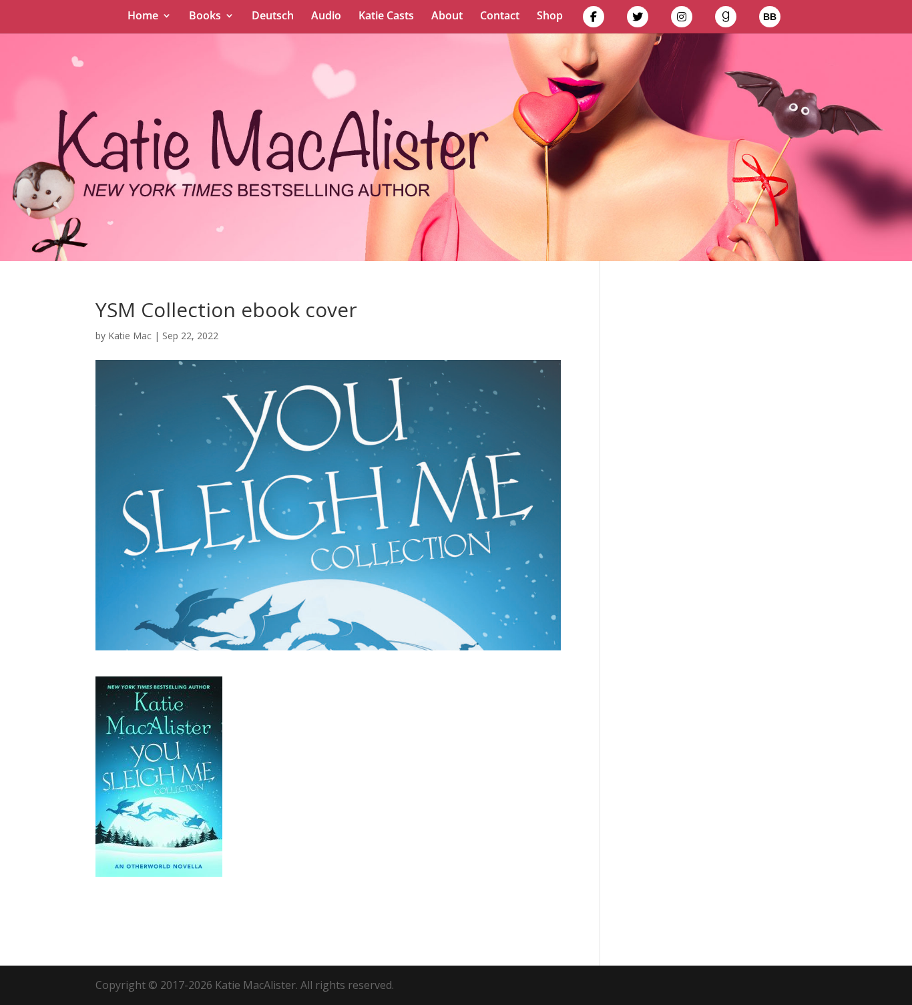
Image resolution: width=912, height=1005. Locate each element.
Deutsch (273, 17)
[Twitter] (637, 19)
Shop (550, 17)
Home (143, 17)
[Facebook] (593, 19)
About (447, 17)
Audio (326, 17)
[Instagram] (681, 19)
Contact (499, 17)
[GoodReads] (725, 19)
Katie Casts (386, 17)
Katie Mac (130, 335)
